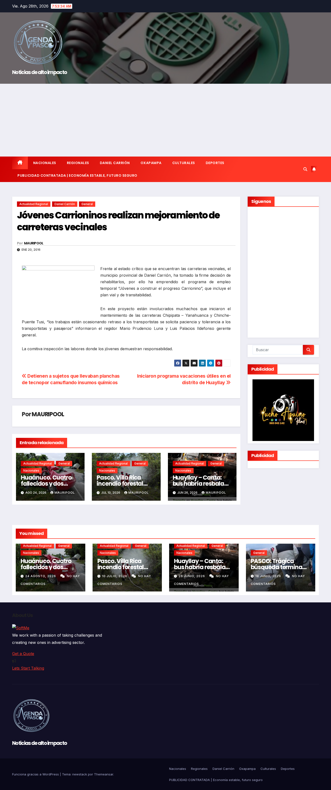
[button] (305, 169)
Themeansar (103, 774)
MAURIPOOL (33, 243)
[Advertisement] (165, 120)
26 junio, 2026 (192, 576)
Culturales (183, 162)
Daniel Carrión (115, 162)
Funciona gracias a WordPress (36, 774)
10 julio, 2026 (115, 576)
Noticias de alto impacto (39, 72)
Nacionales (44, 162)
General (87, 204)
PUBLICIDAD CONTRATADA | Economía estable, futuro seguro (77, 175)
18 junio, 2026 (268, 576)
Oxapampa (151, 162)
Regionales (78, 162)
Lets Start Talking (28, 668)
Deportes (215, 162)
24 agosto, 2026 (41, 576)
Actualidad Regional (33, 204)
